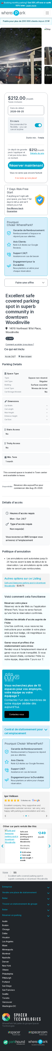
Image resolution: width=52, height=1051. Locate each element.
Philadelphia (7, 974)
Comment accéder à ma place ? (20, 344)
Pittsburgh (6, 978)
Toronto (5, 998)
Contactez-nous (16, 714)
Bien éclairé (26, 356)
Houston (6, 937)
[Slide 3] (28, 816)
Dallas (4, 933)
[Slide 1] (23, 816)
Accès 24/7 (10, 356)
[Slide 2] (26, 816)
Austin (4, 921)
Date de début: (17, 108)
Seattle (5, 994)
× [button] (49, 2)
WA (15, 872)
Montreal (6, 953)
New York (6, 965)
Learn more (31, 5)
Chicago (6, 929)
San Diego (7, 986)
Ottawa (5, 970)
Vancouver (7, 1002)
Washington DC (9, 1006)
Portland (6, 982)
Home (5, 872)
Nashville (6, 957)
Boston (5, 925)
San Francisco (8, 990)
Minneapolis (7, 949)
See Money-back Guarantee (15, 209)
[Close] (49, 21)
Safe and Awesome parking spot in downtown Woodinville (26, 837)
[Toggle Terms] (46, 730)
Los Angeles (7, 941)
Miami (4, 945)
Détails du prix (37, 153)
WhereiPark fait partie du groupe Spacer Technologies (20, 1024)
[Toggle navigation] (47, 13)
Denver (5, 961)
